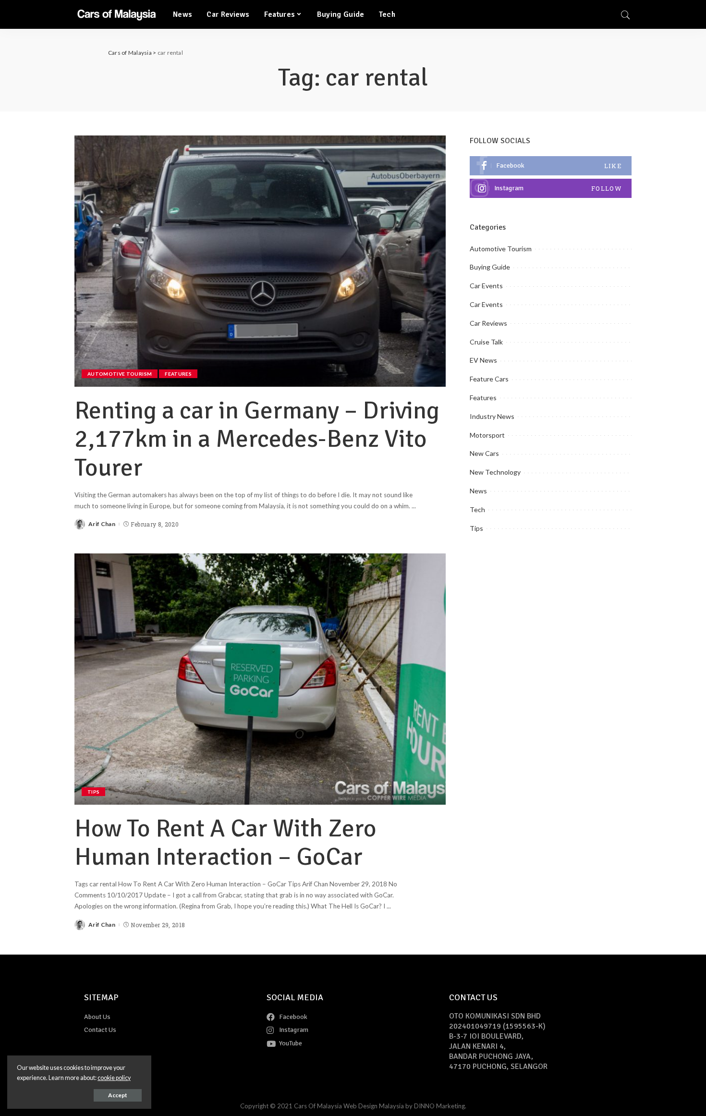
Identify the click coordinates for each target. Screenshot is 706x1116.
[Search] (625, 14)
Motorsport (487, 435)
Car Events (486, 286)
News (478, 491)
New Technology (495, 472)
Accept (117, 1095)
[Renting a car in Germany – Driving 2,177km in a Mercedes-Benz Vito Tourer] (260, 260)
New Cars (484, 453)
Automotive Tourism (119, 374)
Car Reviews (488, 323)
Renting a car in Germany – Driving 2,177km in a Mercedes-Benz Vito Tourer (256, 439)
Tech (477, 509)
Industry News (492, 416)
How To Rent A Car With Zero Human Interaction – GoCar (225, 842)
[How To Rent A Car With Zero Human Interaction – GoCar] (260, 678)
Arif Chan (101, 524)
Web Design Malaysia (373, 1106)
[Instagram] (551, 188)
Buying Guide (490, 267)
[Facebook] (551, 165)
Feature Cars (489, 379)
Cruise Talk (486, 342)
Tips (93, 792)
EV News (483, 360)
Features (178, 374)
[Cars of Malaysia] (116, 14)
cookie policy (114, 1077)
